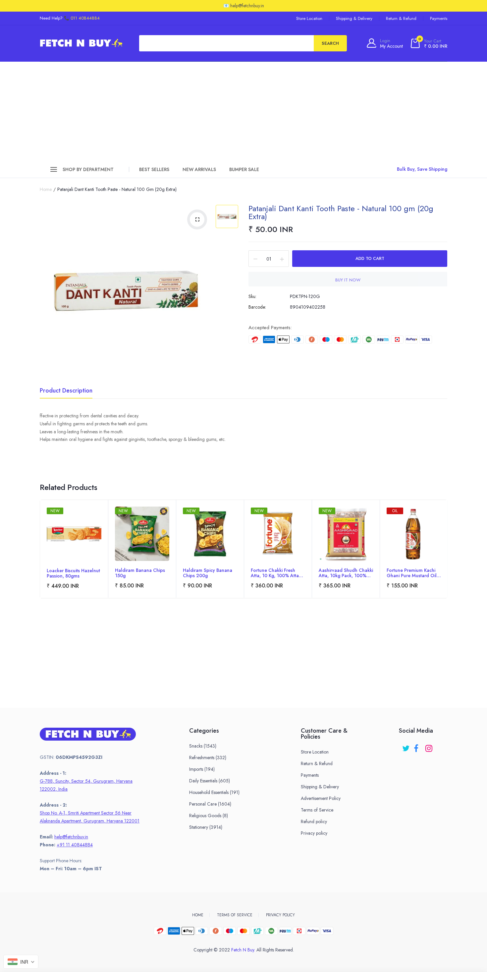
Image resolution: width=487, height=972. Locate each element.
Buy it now (347, 280)
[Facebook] (418, 746)
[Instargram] (429, 746)
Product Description (66, 391)
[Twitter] (406, 746)
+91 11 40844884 (75, 844)
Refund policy (314, 821)
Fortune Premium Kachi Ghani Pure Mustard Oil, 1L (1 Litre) (412, 573)
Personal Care (210, 804)
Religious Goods (208, 815)
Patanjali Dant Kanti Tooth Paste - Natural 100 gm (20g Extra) (340, 212)
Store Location (309, 18)
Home (46, 189)
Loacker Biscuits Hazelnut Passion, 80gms (73, 573)
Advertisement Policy (321, 798)
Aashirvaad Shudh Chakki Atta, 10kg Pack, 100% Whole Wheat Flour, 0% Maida (346, 573)
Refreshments (207, 757)
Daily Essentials (209, 780)
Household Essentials (214, 792)
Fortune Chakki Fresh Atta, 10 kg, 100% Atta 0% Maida (275, 573)
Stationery (205, 827)
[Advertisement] (243, 111)
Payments (438, 18)
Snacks (202, 746)
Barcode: (257, 307)
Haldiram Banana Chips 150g (140, 573)
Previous (40, 558)
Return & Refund (401, 18)
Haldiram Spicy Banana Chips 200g (207, 573)
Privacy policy (314, 833)
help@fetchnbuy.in (71, 836)
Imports (202, 769)
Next (447, 558)
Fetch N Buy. (243, 949)
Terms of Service (317, 810)
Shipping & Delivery (354, 18)
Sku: (252, 296)
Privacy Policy (280, 915)
